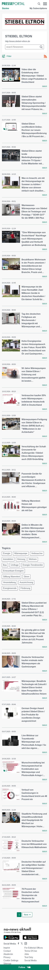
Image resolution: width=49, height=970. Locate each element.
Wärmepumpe (20, 553)
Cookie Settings (11, 960)
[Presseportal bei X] (21, 944)
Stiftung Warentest (11, 576)
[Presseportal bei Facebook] (17, 944)
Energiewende (10, 588)
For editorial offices (33, 948)
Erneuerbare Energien (13, 571)
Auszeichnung (26, 582)
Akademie (8, 954)
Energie (6, 553)
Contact (7, 951)
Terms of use (30, 951)
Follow (22, 967)
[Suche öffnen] (39, 4)
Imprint (7, 948)
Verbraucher (37, 553)
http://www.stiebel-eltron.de (17, 41)
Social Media (30, 960)
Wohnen (33, 559)
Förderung (25, 588)
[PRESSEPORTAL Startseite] (13, 4)
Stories (5, 8)
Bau (5, 565)
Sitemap (7, 963)
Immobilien (8, 559)
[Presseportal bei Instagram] (25, 943)
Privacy (7, 957)
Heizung (21, 559)
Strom (26, 576)
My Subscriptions (38, 8)
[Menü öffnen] (45, 4)
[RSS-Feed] (45, 56)
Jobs (26, 954)
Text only (28, 957)
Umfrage (15, 565)
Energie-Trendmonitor (33, 565)
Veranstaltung (9, 582)
